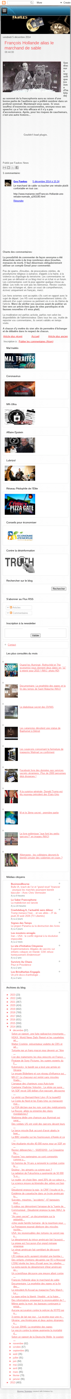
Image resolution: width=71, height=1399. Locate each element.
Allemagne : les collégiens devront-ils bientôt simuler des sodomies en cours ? (41, 856)
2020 (13, 1005)
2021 (13, 1001)
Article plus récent (12, 336)
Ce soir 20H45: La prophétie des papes (31, 1326)
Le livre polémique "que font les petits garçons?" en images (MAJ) (39, 835)
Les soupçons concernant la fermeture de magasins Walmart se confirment (41, 750)
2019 (13, 1009)
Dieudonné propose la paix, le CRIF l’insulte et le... (38, 1189)
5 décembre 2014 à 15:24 (46, 181)
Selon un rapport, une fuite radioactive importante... (38, 1033)
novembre (18, 1343)
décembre (18, 1030)
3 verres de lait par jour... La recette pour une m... (37, 1316)
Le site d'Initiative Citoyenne (27, 946)
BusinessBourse (20, 884)
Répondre (18, 200)
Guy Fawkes (20, 181)
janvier (17, 1379)
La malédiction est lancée (24, 902)
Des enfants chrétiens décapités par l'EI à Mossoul (38, 1259)
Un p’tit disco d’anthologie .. (25, 974)
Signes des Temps (21, 923)
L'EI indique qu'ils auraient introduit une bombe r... (37, 1256)
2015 (13, 1023)
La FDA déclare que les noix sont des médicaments (38, 1107)
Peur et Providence (21, 964)
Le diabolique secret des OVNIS (37, 707)
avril (15, 1368)
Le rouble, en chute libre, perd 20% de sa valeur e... (38, 1179)
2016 (13, 1019)
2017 (13, 1016)
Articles (16, 607)
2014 (13, 1026)
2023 (13, 994)
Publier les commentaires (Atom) (36, 341)
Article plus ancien (58, 336)
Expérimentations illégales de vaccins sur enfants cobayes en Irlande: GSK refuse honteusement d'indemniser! (33, 952)
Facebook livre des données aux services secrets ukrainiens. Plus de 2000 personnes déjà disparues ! (43, 773)
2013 (13, 1382)
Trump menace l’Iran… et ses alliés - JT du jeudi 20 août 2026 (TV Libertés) (34, 914)
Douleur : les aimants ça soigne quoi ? (31, 1169)
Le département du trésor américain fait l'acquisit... (38, 1239)
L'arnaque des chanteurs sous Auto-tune (32, 1083)
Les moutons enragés (23, 933)
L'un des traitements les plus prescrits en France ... (38, 1057)
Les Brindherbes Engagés (25, 972)
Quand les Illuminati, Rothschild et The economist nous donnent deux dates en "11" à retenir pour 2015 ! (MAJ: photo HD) (43, 667)
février (16, 1375)
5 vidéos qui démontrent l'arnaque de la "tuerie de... (38, 1206)
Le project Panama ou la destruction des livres (35, 926)
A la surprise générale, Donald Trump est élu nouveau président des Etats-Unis (41, 793)
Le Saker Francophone (23, 899)
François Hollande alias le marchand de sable (29, 45)
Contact (12, 644)
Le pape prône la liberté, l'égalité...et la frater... (35, 1296)
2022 (13, 998)
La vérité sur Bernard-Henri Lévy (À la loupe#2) (36, 1097)
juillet (16, 1357)
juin (15, 1361)
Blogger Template (24, 1391)
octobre (17, 1347)
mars (16, 1372)
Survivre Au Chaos (21, 962)
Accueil (35, 336)
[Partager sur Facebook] (17, 167)
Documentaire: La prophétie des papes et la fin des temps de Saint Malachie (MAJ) (43, 687)
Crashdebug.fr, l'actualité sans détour (32, 910)
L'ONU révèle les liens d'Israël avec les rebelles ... (37, 1263)
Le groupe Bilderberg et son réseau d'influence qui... (38, 1073)
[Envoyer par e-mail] (4, 167)
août (15, 1354)
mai (15, 1364)
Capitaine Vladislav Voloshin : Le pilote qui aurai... (37, 1087)
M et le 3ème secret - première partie (39, 812)
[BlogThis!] (8, 167)
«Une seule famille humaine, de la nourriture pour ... (38, 1223)
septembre (19, 1350)
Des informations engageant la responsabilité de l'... (38, 1300)
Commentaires (20, 613)
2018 (13, 1012)
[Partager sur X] (13, 167)
